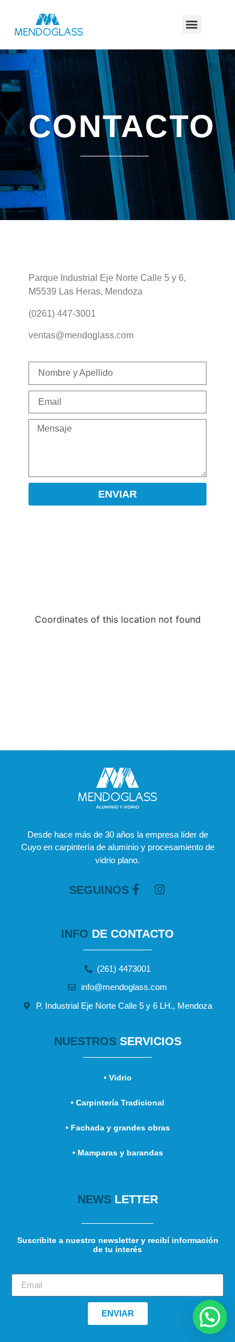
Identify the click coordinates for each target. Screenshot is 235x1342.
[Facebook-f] (135, 889)
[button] (192, 24)
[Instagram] (159, 889)
